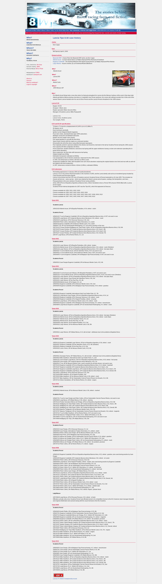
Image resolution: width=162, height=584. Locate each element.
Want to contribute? (32, 82)
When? (29, 53)
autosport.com (37, 74)
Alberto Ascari (57, 60)
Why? (29, 58)
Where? (30, 48)
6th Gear (39, 64)
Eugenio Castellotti (58, 61)
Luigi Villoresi (57, 63)
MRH (38, 66)
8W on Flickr (39, 68)
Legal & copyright (31, 84)
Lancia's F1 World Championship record (65, 578)
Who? (29, 37)
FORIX (37, 72)
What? (29, 43)
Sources (28, 80)
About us (29, 78)
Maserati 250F (57, 58)
